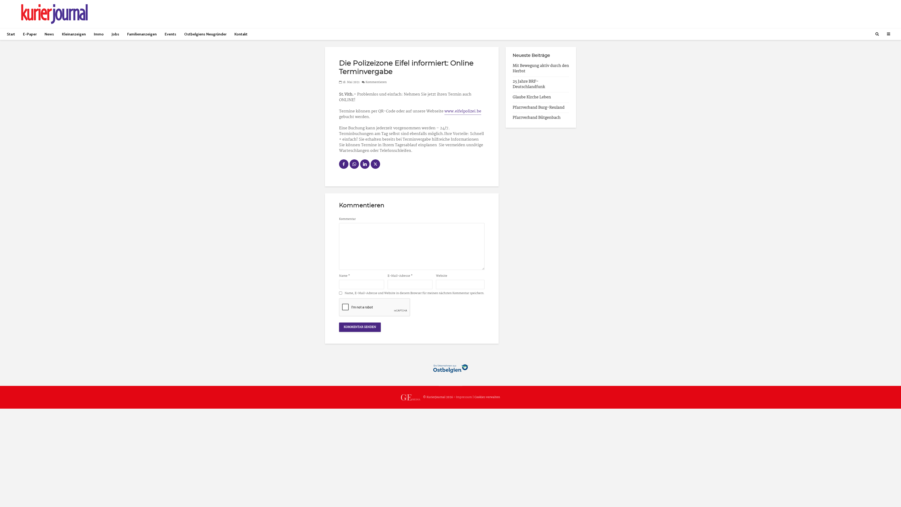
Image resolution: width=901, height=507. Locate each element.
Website (441, 276)
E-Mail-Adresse (400, 276)
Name (344, 276)
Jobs (115, 34)
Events (170, 34)
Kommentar (347, 219)
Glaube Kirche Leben (532, 97)
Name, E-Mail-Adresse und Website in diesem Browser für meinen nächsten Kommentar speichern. (415, 293)
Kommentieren (376, 82)
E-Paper (30, 34)
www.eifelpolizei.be (462, 111)
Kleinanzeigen (74, 34)
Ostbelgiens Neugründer (205, 34)
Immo (99, 34)
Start (11, 34)
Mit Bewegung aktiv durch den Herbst (541, 68)
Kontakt (241, 34)
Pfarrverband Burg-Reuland (539, 107)
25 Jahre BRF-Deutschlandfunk (529, 84)
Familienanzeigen (142, 34)
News (49, 34)
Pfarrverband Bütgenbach (537, 118)
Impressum (464, 397)
